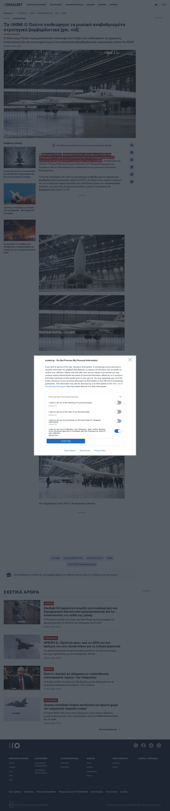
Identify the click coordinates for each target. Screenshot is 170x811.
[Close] (130, 360)
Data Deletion (70, 450)
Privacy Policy (100, 450)
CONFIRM (66, 441)
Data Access (85, 450)
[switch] (117, 402)
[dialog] (85, 405)
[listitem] (85, 396)
